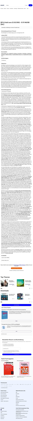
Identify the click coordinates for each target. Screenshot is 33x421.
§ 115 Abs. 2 (3, 54)
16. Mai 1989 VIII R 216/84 (24, 207)
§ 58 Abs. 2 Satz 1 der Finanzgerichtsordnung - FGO (14, 95)
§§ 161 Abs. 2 (20, 124)
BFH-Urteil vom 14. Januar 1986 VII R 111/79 (19, 242)
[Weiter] (31, 288)
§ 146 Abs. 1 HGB (4, 236)
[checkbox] (2, 350)
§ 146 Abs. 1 (25, 53)
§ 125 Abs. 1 (29, 53)
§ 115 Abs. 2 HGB (28, 147)
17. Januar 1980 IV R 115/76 (25, 212)
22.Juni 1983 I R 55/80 (7, 206)
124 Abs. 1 (7, 204)
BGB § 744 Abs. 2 (9, 54)
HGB (25, 118)
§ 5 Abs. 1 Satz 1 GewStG (5, 198)
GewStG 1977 (3, 192)
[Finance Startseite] (3, 5)
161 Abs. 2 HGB (12, 204)
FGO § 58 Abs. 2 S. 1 (5, 53)
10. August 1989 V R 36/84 (12, 179)
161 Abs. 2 (15, 53)
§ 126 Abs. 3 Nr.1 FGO (21, 107)
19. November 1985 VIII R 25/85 (21, 213)
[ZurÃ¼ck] (29, 288)
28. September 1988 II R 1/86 (21, 178)
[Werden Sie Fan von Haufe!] (1, 409)
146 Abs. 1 (25, 124)
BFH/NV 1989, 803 (4, 208)
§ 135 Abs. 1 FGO (19, 249)
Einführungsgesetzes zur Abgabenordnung (14, 191)
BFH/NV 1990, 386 (18, 164)
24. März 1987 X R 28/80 (26, 177)
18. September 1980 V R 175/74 (7, 176)
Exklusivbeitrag (11, 284)
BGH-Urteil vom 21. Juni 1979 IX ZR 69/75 (13, 243)
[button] (30, 5)
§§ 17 (4, 204)
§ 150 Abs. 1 (20, 53)
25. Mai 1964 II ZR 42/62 (24, 149)
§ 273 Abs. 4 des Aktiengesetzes (23, 234)
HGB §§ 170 (11, 53)
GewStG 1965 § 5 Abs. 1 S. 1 (18, 54)
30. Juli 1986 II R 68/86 (20, 214)
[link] (2, 8)
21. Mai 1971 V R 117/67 (12, 175)
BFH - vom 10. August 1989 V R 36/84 (19, 103)
